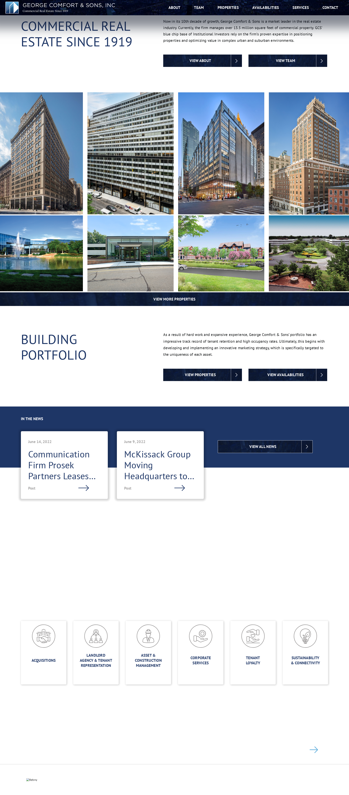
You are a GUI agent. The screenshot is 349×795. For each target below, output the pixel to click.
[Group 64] (60, 3)
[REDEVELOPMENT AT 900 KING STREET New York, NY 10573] (221, 253)
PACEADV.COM (334, 779)
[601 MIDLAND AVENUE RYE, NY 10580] (130, 253)
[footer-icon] (31, 780)
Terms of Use (225, 779)
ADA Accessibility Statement (174, 785)
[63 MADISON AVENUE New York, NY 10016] (221, 153)
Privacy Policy (198, 779)
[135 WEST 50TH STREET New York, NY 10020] (130, 153)
